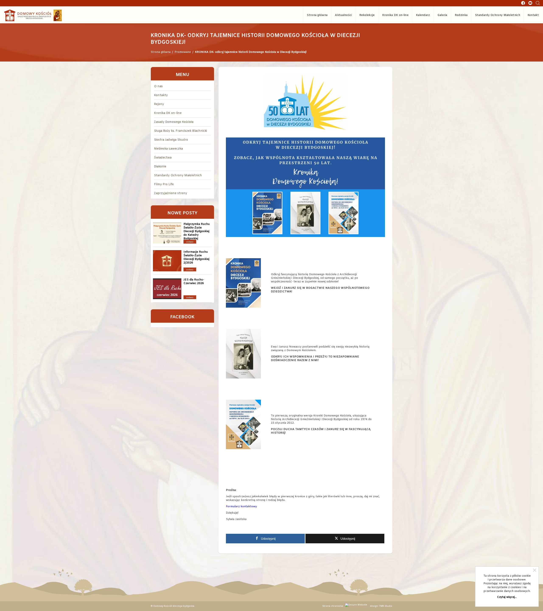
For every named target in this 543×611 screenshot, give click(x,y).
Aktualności (343, 15)
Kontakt (533, 15)
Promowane (183, 52)
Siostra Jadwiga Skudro (171, 140)
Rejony (159, 104)
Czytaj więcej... (507, 597)
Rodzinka (461, 15)
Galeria (442, 15)
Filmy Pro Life (164, 184)
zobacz (189, 242)
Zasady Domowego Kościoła (173, 122)
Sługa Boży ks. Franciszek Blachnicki (180, 131)
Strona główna (317, 15)
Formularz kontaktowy (241, 506)
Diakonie (160, 167)
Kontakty (161, 95)
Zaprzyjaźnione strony (170, 193)
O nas (158, 86)
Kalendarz (423, 15)
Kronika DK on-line (395, 15)
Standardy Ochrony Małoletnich (497, 15)
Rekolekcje (367, 15)
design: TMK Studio (381, 606)
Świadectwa (163, 158)
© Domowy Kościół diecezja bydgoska (172, 606)
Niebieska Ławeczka (168, 149)
